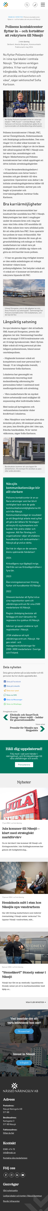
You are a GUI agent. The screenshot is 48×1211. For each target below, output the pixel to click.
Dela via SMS (12, 695)
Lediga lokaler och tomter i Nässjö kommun (22, 1195)
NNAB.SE (11, 17)
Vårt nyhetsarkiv (10, 1190)
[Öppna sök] (27, 4)
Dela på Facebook (14, 681)
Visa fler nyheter (35, 1002)
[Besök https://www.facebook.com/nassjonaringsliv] (6, 1175)
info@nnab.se (9, 1152)
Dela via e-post (13, 690)
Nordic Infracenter (11, 1201)
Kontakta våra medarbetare (15, 1158)
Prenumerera (24, 764)
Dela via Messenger (14, 699)
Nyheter (19, 17)
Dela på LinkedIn (13, 686)
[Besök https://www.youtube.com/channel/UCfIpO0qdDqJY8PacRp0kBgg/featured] (22, 1175)
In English (24, 1062)
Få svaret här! (24, 1031)
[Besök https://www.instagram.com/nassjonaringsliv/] (11, 1175)
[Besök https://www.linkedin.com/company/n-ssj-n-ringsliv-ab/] (17, 1175)
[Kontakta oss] (35, 4)
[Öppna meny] (43, 4)
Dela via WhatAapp (14, 704)
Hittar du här (8, 1133)
